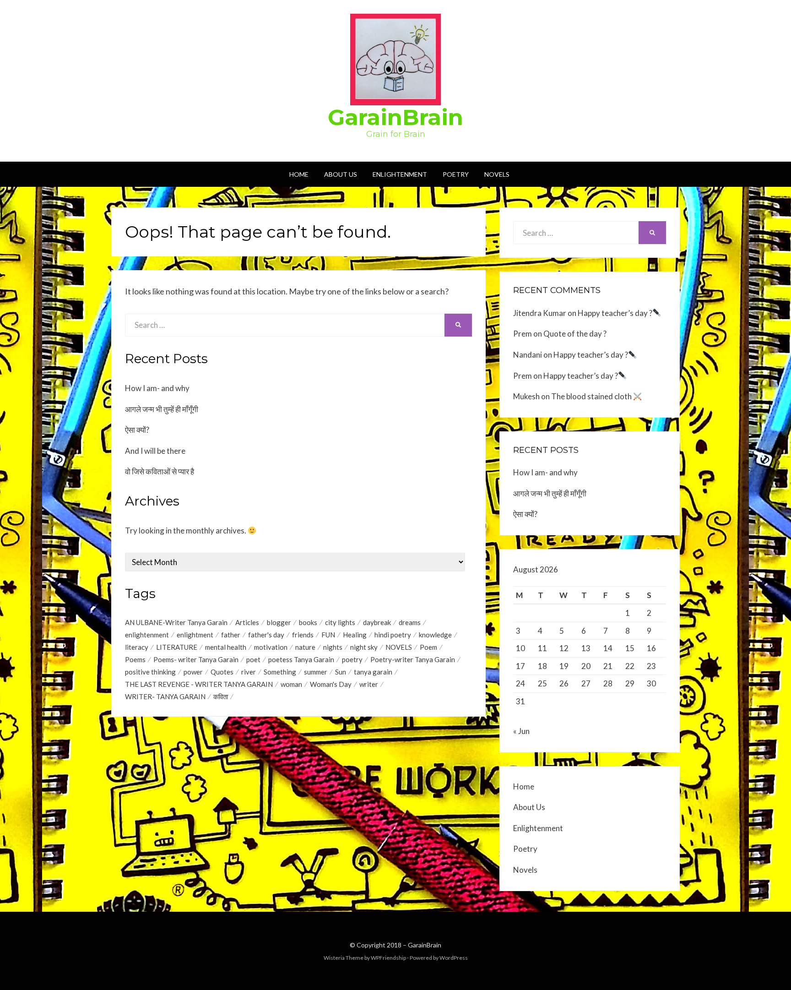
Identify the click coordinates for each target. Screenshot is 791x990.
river (248, 672)
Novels (496, 174)
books (308, 622)
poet (253, 659)
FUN (328, 635)
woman (291, 684)
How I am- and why (157, 388)
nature (305, 647)
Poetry (456, 174)
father (230, 635)
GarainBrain (395, 117)
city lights (340, 622)
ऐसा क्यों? (137, 430)
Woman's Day (331, 684)
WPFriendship (388, 957)
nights (332, 647)
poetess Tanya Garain (301, 659)
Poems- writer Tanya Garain (195, 659)
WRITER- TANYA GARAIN (165, 696)
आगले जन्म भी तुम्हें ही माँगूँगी (161, 409)
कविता (220, 696)
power (193, 672)
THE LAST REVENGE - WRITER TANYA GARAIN (199, 684)
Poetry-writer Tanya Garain (412, 659)
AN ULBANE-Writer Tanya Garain (176, 622)
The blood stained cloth (592, 396)
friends (303, 635)
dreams (410, 622)
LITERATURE (176, 647)
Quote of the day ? (575, 333)
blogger (279, 622)
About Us (340, 174)
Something (280, 672)
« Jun (521, 731)
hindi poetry (392, 635)
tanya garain (373, 672)
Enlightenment (400, 174)
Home (299, 174)
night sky (364, 647)
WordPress (453, 957)
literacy (136, 647)
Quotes (222, 672)
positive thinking (150, 672)
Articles (247, 622)
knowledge (435, 635)
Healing (355, 635)
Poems (135, 659)
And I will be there (155, 451)
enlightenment (147, 635)
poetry (352, 659)
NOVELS (398, 647)
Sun (340, 672)
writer (368, 684)
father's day (266, 635)
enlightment (195, 635)
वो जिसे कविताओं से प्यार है (159, 471)
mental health (225, 647)
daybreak (377, 622)
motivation (270, 647)
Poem (428, 647)
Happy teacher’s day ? (615, 313)
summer (315, 672)
